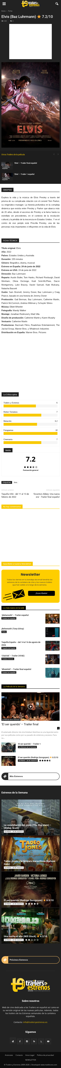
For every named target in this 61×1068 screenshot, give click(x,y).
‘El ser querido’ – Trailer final (19, 724)
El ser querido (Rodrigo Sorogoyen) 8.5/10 (38, 757)
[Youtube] (48, 1041)
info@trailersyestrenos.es (35, 1022)
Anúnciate (9, 1055)
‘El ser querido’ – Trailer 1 (29, 744)
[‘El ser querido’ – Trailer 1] (8, 747)
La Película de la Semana (14, 686)
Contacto (19, 1055)
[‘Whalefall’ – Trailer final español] (52, 673)
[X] (41, 1041)
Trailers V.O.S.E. (7, 659)
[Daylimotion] (13, 1040)
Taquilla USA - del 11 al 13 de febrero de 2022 (15, 495)
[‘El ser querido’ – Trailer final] (30, 706)
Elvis (15, 482)
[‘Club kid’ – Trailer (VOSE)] (52, 659)
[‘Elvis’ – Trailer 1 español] (7, 177)
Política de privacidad (45, 1055)
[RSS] (34, 1041)
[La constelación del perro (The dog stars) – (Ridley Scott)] (30, 817)
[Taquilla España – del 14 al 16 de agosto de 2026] (52, 646)
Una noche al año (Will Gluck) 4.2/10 (25, 936)
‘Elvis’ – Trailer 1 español (24, 174)
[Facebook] (20, 1041)
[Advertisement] (30, 41)
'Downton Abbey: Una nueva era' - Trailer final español (46, 495)
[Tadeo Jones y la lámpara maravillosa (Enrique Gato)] (30, 853)
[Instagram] (27, 1041)
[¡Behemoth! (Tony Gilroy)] (52, 632)
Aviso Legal (29, 1055)
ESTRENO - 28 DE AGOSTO (28, 760)
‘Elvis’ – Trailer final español (25, 163)
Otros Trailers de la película (13, 154)
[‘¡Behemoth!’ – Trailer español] (52, 619)
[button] (57, 4)
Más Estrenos (16, 776)
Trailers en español (6, 167)
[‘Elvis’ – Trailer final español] (7, 166)
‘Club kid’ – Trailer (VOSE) (13, 656)
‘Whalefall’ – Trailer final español (16, 669)
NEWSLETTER (30, 1060)
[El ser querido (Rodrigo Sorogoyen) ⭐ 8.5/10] (8, 761)
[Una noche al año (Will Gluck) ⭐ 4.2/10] (30, 925)
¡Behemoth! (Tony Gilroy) (12, 629)
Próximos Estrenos (19, 960)
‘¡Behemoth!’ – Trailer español (15, 615)
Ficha (4, 632)
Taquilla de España (8, 648)
